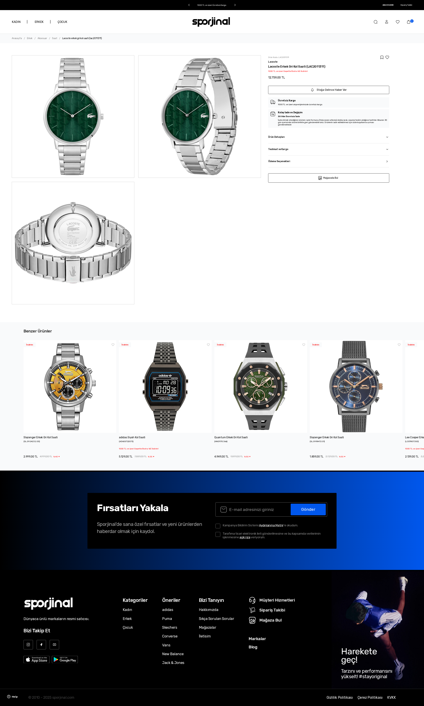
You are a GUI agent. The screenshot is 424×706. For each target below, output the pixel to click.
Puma (167, 618)
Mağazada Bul (330, 177)
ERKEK (39, 22)
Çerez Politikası (370, 697)
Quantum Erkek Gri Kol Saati (231, 437)
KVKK (391, 697)
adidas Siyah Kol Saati (132, 437)
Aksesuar (42, 38)
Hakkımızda (208, 609)
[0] (409, 22)
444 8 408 (388, 5)
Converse (170, 636)
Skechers (169, 627)
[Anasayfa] (211, 22)
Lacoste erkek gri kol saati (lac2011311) (82, 38)
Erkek (30, 38)
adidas (167, 609)
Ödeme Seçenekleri (279, 161)
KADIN (16, 22)
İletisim (205, 636)
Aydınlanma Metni (271, 525)
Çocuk (128, 627)
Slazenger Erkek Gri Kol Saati (41, 437)
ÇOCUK (62, 22)
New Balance (173, 654)
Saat (54, 38)
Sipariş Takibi (406, 5)
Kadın (127, 609)
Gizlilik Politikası (340, 697)
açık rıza (244, 537)
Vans (166, 645)
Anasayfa (17, 38)
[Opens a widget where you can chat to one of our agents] (12, 697)
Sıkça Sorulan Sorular (216, 618)
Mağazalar (207, 627)
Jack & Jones (173, 662)
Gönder (308, 509)
